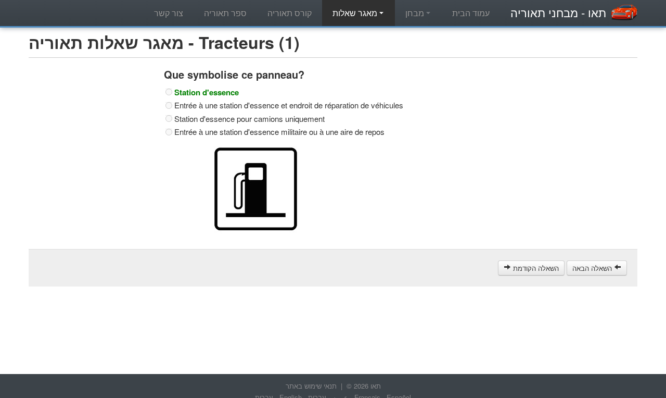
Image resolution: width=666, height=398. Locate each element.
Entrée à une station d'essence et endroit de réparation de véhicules (288, 105)
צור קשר (168, 13)
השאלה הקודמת (535, 268)
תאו (558, 12)
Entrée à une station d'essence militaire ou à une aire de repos (279, 131)
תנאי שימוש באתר (311, 386)
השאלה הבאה (593, 268)
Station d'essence (206, 92)
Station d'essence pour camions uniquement (249, 118)
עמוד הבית (471, 13)
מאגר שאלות (355, 13)
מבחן (415, 13)
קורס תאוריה (289, 13)
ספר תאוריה (225, 13)
